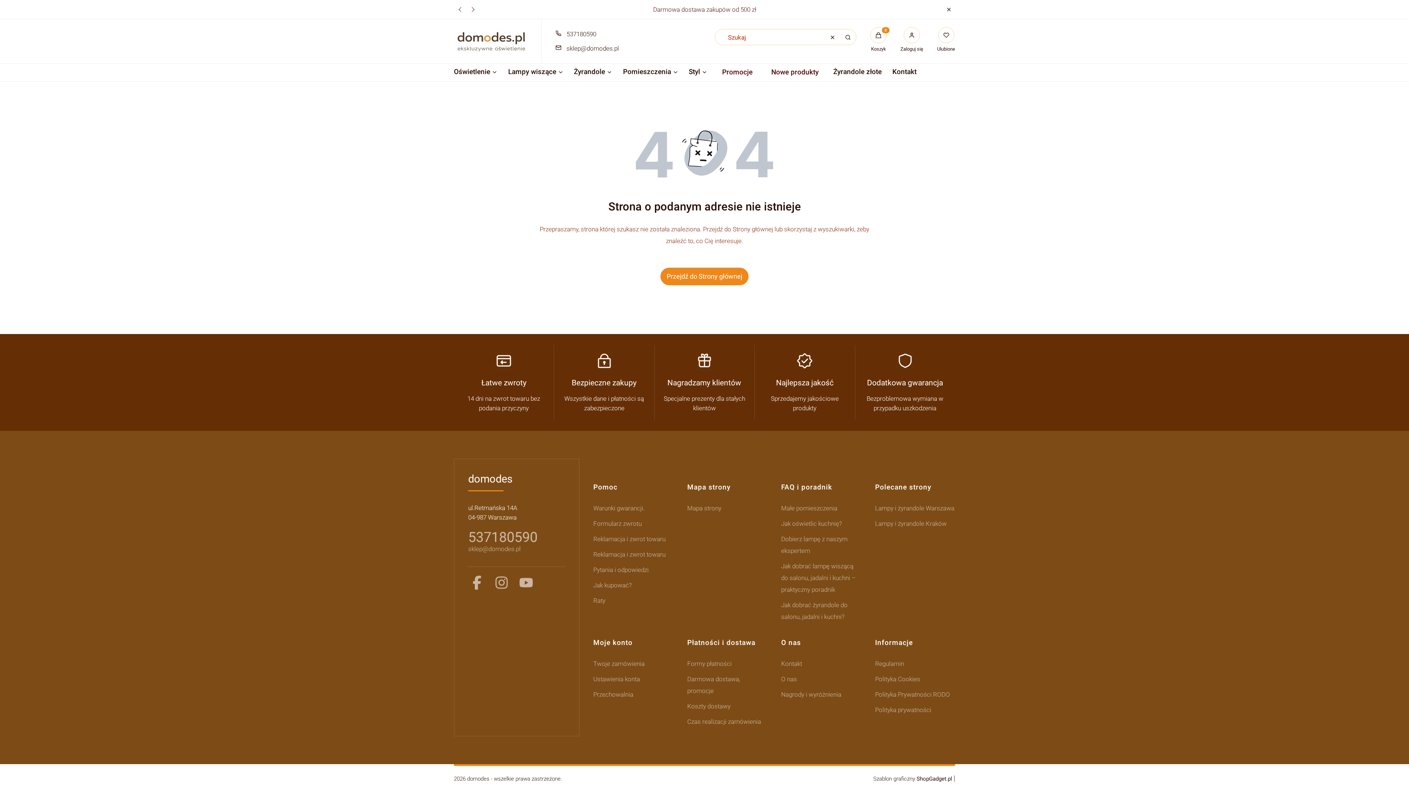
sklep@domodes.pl (593, 48)
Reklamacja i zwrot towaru (629, 539)
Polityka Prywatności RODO (912, 694)
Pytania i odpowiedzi (621, 569)
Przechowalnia (613, 694)
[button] (948, 9)
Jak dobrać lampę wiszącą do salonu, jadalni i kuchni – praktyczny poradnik (818, 577)
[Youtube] (526, 582)
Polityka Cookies (897, 679)
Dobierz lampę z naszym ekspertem (814, 544)
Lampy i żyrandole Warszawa (914, 508)
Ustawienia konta (616, 679)
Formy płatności (709, 663)
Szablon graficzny (912, 779)
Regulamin (889, 663)
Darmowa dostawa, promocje (713, 684)
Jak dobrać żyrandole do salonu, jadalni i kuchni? (814, 610)
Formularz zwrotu (617, 523)
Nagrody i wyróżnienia (811, 694)
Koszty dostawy (709, 706)
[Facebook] (477, 582)
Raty (599, 600)
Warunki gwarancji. (619, 508)
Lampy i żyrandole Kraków (911, 523)
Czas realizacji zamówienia (724, 721)
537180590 (581, 34)
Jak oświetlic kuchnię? (811, 523)
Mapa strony (704, 508)
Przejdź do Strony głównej (704, 276)
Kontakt (791, 663)
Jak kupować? (612, 585)
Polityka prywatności (903, 710)
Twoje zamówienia (619, 663)
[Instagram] (501, 582)
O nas (789, 679)
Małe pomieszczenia (809, 508)
